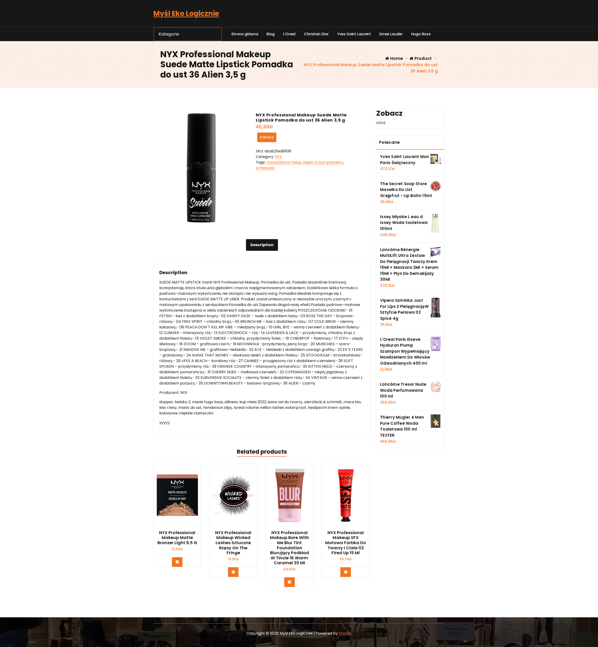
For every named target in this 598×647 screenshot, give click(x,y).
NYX (278, 156)
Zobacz (267, 137)
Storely (345, 633)
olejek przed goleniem (323, 162)
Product (422, 58)
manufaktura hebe (283, 162)
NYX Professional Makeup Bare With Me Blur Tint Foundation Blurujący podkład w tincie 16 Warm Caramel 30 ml (289, 547)
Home (396, 58)
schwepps (265, 168)
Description (262, 245)
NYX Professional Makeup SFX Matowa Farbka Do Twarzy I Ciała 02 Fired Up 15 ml (345, 542)
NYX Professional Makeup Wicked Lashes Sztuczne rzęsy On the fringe (233, 542)
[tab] (262, 245)
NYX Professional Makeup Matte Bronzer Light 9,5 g (177, 537)
